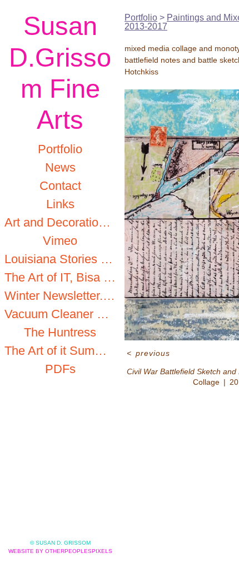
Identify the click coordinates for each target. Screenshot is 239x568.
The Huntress (60, 332)
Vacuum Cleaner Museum (60, 314)
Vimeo (60, 241)
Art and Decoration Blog (60, 222)
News (60, 167)
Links (60, 204)
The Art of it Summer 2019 (60, 351)
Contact (60, 186)
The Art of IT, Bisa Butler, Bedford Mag (60, 277)
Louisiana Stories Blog (60, 259)
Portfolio (60, 149)
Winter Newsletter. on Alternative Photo (60, 296)
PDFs (60, 369)
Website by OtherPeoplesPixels (60, 551)
